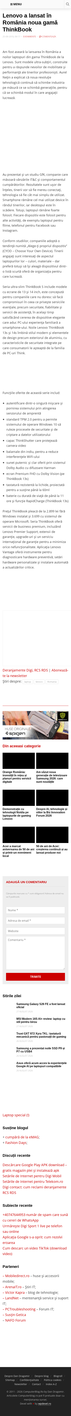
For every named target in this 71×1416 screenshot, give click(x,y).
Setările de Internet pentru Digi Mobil (32, 1176)
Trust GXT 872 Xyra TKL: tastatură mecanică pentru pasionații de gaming (41, 1035)
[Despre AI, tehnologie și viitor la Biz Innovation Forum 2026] (52, 798)
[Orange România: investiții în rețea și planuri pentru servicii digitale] (19, 761)
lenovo (39, 681)
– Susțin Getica (14, 1314)
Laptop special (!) (16, 1115)
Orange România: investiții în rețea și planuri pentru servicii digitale (17, 777)
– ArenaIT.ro (12, 1287)
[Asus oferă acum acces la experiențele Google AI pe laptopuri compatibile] (9, 1064)
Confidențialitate (29, 1380)
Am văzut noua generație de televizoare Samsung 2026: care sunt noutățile (51, 777)
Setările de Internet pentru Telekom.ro (33, 1181)
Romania (52, 681)
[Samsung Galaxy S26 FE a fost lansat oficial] (9, 1005)
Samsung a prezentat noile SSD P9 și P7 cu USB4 (40, 1050)
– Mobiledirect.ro (16, 1275)
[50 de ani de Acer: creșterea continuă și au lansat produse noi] (52, 835)
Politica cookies (52, 1380)
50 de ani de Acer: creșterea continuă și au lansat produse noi (52, 849)
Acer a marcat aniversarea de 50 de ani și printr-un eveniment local (18, 851)
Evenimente (29, 36)
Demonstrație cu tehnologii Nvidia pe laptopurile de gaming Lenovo (17, 814)
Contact (36, 1384)
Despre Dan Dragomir (17, 1376)
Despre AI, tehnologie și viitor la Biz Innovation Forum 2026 (51, 812)
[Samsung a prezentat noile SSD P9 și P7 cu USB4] (9, 1049)
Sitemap (10, 1380)
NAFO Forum (15, 1320)
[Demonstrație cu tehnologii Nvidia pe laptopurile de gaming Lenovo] (19, 798)
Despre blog (42, 1376)
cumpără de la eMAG (22, 1137)
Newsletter (20, 1384)
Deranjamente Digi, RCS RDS (25, 670)
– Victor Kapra (14, 1292)
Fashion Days (16, 1142)
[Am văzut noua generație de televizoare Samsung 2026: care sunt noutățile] (52, 761)
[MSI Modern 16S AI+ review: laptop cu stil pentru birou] (9, 1020)
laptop (27, 681)
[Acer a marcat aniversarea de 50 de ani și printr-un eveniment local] (19, 835)
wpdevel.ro (44, 1403)
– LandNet (11, 1298)
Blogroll (58, 1376)
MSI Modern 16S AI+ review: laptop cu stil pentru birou (40, 1020)
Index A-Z (51, 1384)
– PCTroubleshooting (19, 1309)
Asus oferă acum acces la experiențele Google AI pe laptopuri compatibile (41, 1065)
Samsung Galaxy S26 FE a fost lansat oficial (40, 1006)
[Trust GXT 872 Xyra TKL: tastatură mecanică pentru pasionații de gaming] (9, 1034)
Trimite (35, 977)
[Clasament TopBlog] (35, 1337)
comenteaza (48, 36)
